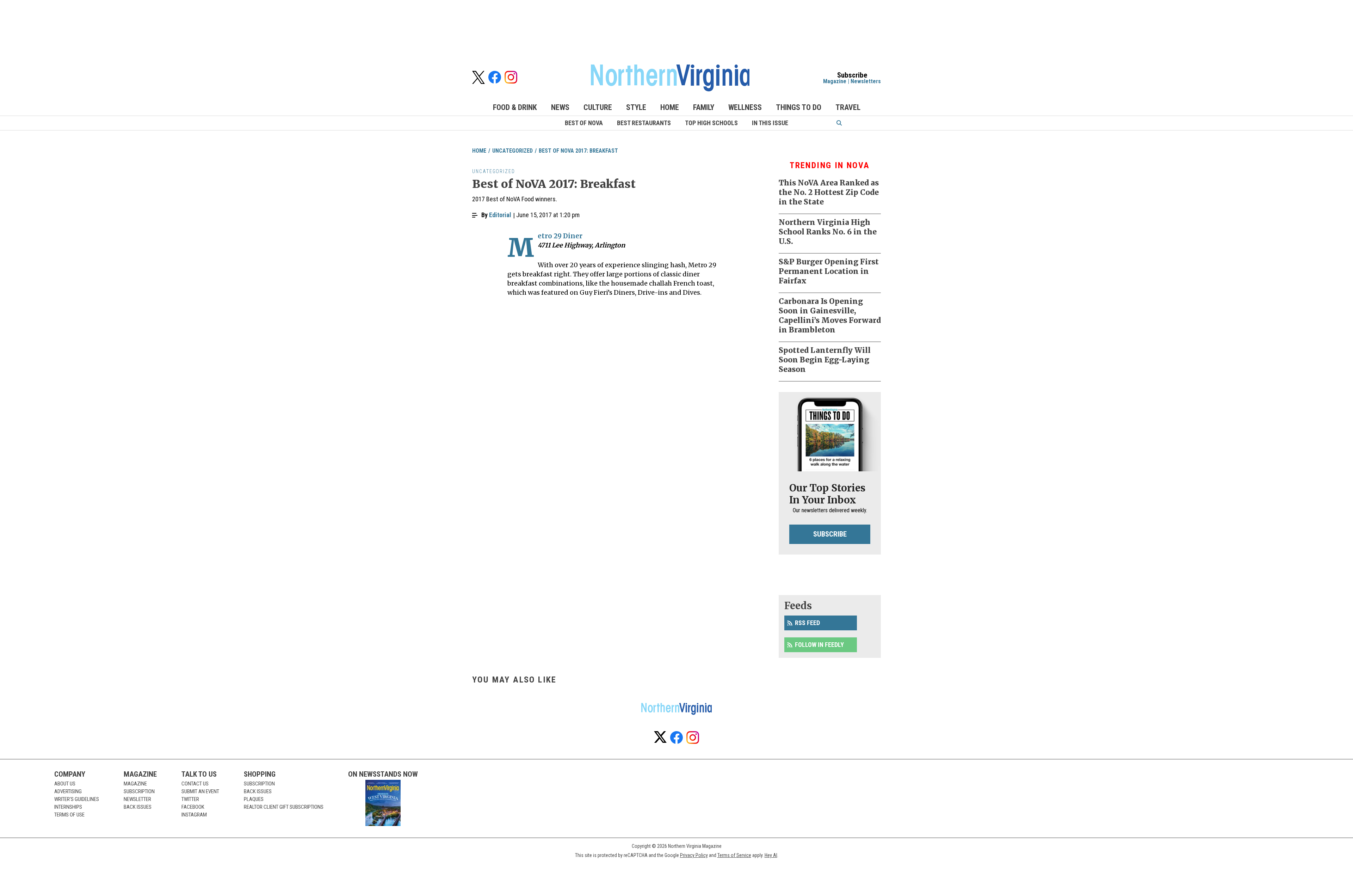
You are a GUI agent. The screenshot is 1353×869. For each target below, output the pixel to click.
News (560, 107)
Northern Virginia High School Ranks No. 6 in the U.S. (828, 232)
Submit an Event (200, 791)
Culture (597, 107)
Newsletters (866, 81)
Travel (847, 107)
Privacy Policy (694, 855)
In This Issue (770, 123)
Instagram (194, 815)
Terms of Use (69, 815)
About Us (64, 784)
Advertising (68, 791)
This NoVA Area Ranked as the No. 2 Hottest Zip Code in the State (829, 192)
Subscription (139, 791)
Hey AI (771, 855)
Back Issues (138, 807)
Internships (68, 807)
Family (703, 107)
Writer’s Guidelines (76, 799)
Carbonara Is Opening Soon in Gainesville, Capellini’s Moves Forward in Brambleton (830, 315)
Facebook (192, 807)
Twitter (190, 799)
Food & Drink (515, 107)
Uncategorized (512, 150)
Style (636, 107)
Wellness (745, 107)
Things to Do (798, 107)
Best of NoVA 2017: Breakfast (578, 150)
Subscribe (830, 534)
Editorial (500, 215)
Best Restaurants (644, 123)
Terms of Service (734, 855)
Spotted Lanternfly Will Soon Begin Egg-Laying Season (825, 359)
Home (669, 107)
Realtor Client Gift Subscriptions (283, 807)
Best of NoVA (584, 123)
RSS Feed (807, 622)
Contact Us (195, 784)
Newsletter (137, 799)
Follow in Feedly (819, 644)
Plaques (254, 799)
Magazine (834, 81)
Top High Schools (711, 123)
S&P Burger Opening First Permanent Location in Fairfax (829, 271)
